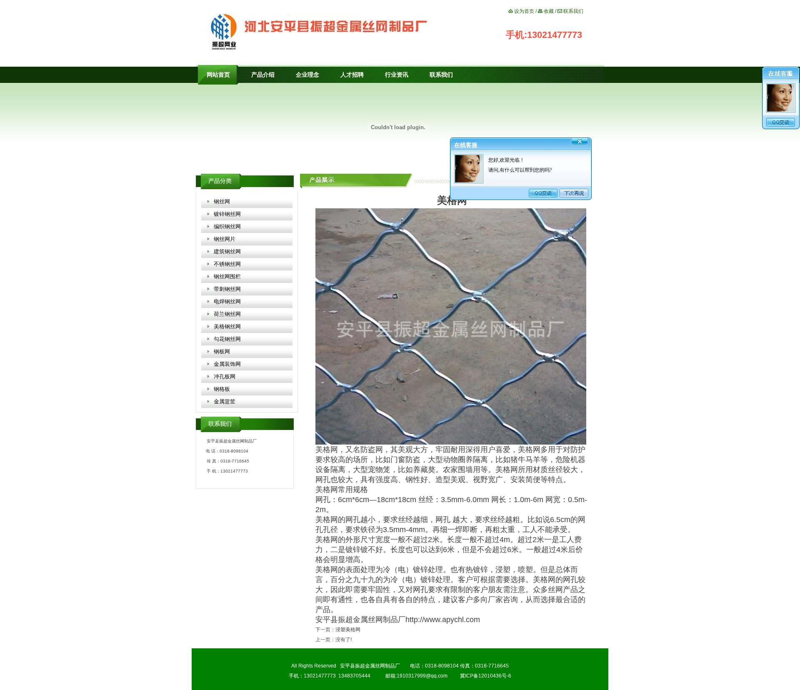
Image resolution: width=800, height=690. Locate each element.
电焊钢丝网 (227, 301)
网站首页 (218, 75)
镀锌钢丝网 (227, 214)
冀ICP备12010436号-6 (485, 676)
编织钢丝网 (227, 226)
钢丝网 (222, 201)
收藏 (549, 11)
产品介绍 (263, 75)
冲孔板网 (224, 376)
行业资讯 (396, 75)
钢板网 (222, 351)
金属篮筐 (224, 401)
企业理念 (307, 75)
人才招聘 (352, 75)
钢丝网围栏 (227, 276)
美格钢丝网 (227, 326)
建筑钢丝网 (227, 251)
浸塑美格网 (347, 629)
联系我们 (573, 11)
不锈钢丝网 (227, 264)
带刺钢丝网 (227, 289)
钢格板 (222, 389)
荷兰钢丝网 (227, 314)
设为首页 (524, 11)
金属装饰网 (227, 364)
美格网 (326, 449)
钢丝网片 (224, 239)
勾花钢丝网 (227, 339)
